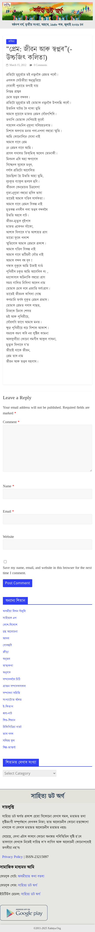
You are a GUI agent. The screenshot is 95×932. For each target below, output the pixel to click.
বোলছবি (7, 645)
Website (8, 536)
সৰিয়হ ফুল (9, 741)
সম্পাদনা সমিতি (11, 693)
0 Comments (40, 65)
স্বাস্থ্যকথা (8, 666)
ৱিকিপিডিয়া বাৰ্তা (12, 727)
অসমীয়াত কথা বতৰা (31, 876)
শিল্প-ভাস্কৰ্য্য (9, 747)
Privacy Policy (12, 856)
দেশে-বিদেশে (10, 625)
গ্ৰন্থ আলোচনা (10, 632)
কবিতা (11, 41)
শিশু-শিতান (9, 720)
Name (8, 486)
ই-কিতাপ (8, 706)
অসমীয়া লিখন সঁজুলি (14, 611)
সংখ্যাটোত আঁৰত (12, 700)
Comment (11, 422)
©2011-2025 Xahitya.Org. (47, 928)
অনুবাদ (7, 672)
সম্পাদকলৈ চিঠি (11, 679)
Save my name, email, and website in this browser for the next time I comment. (47, 570)
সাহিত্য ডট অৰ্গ (27, 885)
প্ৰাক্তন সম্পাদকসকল (14, 686)
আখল (6, 638)
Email (8, 511)
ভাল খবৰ (8, 734)
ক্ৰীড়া (6, 652)
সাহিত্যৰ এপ (10, 618)
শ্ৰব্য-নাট (7, 713)
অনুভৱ (6, 659)
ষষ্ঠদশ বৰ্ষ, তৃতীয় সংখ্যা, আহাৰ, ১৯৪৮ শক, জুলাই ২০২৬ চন (47, 24)
